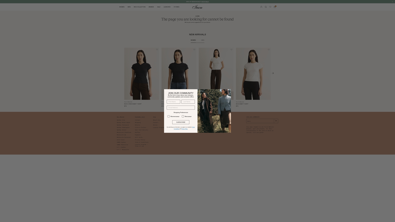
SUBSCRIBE (180, 122)
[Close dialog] (229, 91)
